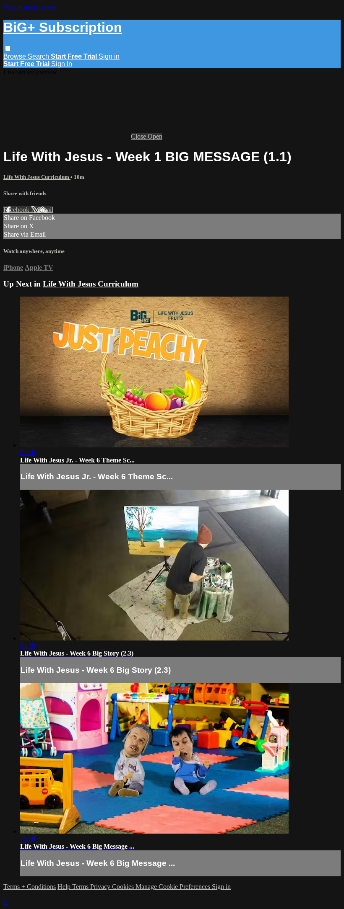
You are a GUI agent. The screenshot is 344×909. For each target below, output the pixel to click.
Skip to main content (30, 6)
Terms (81, 886)
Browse (15, 56)
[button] (7, 48)
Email (45, 209)
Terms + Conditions (29, 886)
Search (39, 56)
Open (155, 136)
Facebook (17, 209)
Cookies (124, 886)
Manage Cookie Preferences (174, 886)
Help (64, 886)
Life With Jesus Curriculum (36, 177)
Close (139, 136)
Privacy (101, 886)
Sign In (61, 63)
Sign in (109, 56)
